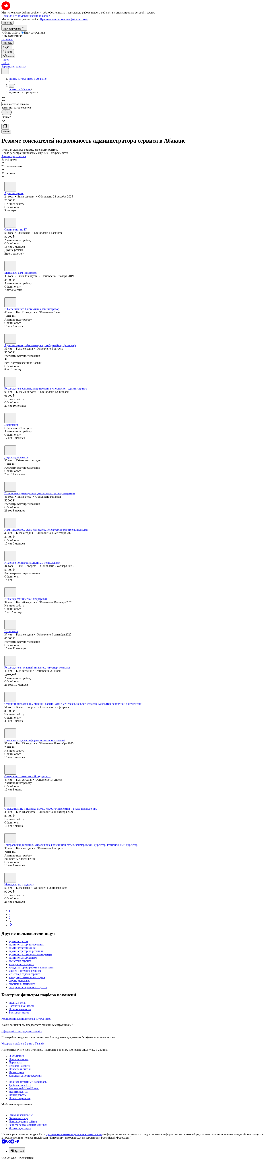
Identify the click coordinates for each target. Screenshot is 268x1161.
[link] (7, 51)
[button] (5, 59)
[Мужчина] (10, 223)
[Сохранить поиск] (5, 127)
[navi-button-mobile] (5, 71)
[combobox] (18, 104)
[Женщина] (10, 186)
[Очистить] (6, 112)
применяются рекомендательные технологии (74, 1134)
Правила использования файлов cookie (64, 19)
